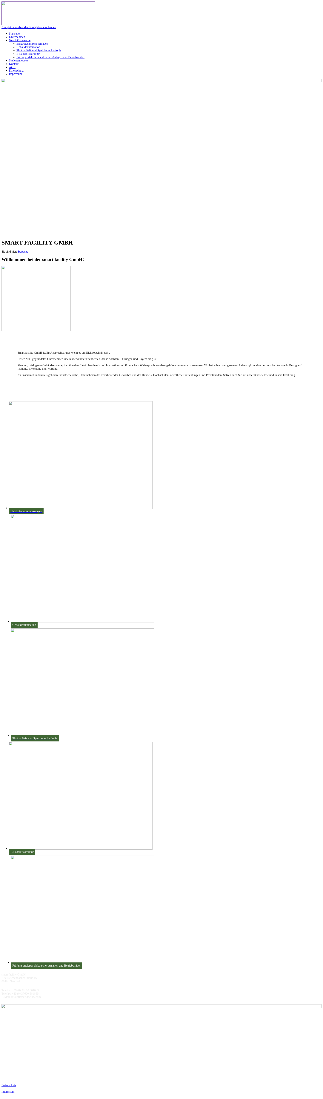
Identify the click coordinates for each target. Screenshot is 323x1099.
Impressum (7, 1091)
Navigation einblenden (42, 27)
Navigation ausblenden (15, 27)
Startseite (23, 251)
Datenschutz (8, 1085)
